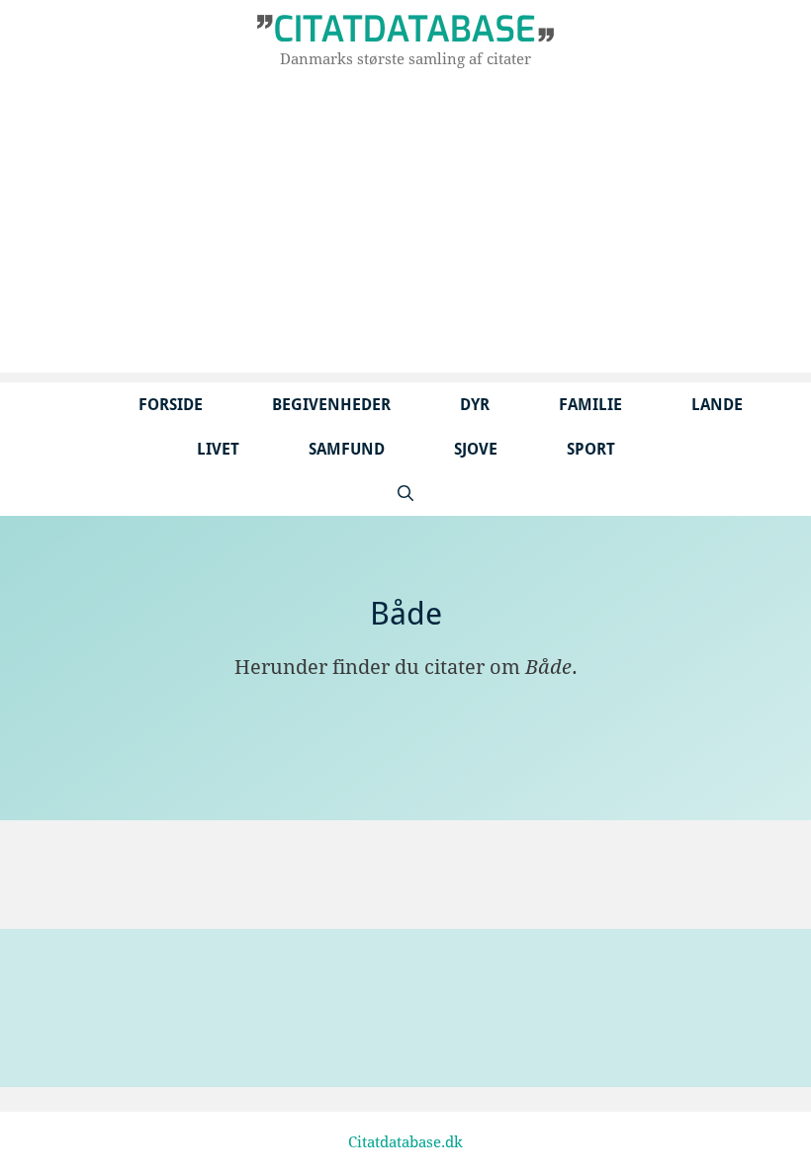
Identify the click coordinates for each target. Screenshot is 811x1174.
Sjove (475, 449)
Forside (170, 404)
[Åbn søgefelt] (405, 493)
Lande (717, 404)
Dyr (475, 404)
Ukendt (76, 868)
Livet (218, 449)
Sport (591, 449)
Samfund (347, 449)
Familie (590, 404)
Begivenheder (331, 404)
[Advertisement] (405, 234)
